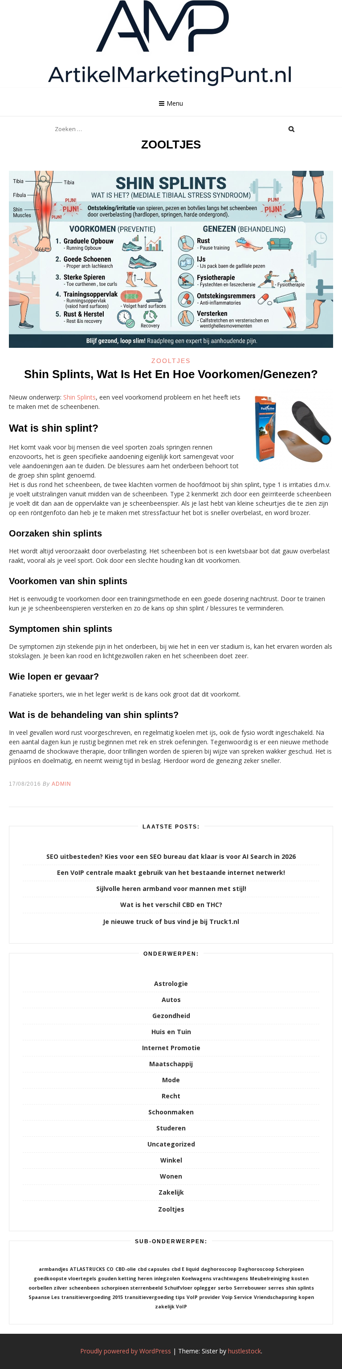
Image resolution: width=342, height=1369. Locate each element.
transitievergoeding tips (155, 1297)
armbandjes (53, 1269)
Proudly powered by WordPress (125, 1351)
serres (276, 1288)
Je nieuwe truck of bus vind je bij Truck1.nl (171, 921)
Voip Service (237, 1297)
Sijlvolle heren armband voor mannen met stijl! (171, 888)
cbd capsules (154, 1269)
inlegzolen (167, 1278)
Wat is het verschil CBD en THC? (171, 904)
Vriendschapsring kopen (284, 1297)
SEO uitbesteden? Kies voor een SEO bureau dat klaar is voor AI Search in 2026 (171, 856)
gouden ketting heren (125, 1278)
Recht (171, 1096)
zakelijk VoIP (171, 1306)
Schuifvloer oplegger (190, 1288)
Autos (171, 999)
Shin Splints (79, 397)
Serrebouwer (250, 1288)
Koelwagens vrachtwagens (215, 1278)
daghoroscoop (218, 1269)
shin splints (300, 1288)
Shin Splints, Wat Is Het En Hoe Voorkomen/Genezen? (171, 374)
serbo (225, 1288)
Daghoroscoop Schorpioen (271, 1269)
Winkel (171, 1160)
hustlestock (244, 1351)
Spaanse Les (44, 1297)
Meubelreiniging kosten (279, 1278)
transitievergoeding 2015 (92, 1297)
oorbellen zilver (47, 1288)
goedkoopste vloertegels (65, 1278)
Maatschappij (171, 1064)
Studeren (171, 1128)
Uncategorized (171, 1144)
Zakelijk (171, 1192)
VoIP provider (203, 1297)
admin (61, 784)
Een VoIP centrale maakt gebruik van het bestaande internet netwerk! (171, 872)
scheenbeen (84, 1288)
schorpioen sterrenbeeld (132, 1288)
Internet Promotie (171, 1047)
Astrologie (171, 983)
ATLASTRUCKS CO (92, 1269)
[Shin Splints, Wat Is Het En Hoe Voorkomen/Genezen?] (171, 345)
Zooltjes (171, 360)
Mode (171, 1080)
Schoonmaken (171, 1112)
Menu (175, 103)
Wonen (171, 1176)
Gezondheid (171, 1015)
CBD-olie (125, 1269)
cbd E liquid (185, 1269)
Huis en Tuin (171, 1031)
